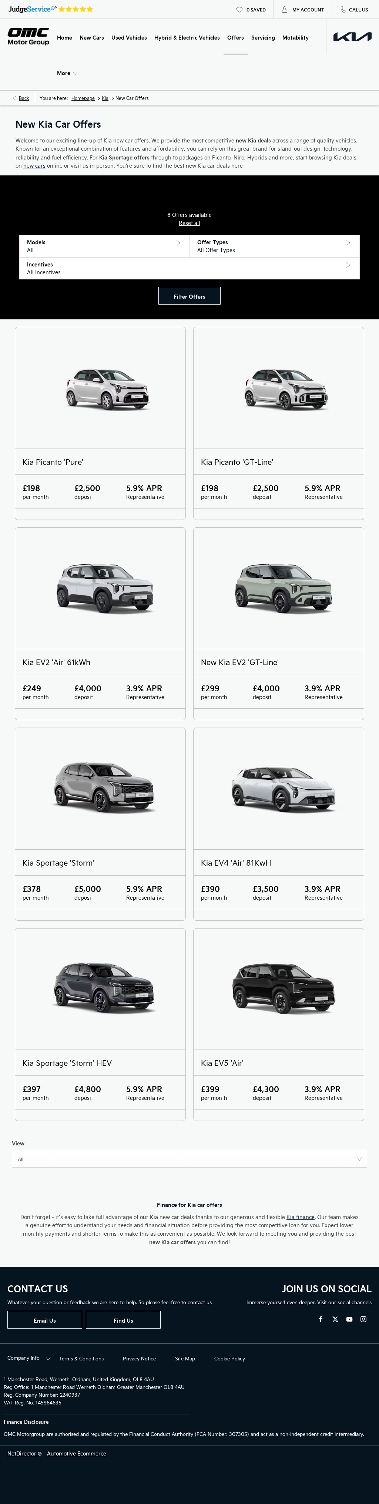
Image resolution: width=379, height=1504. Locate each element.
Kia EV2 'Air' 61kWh (56, 662)
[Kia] (352, 36)
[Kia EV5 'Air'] (278, 989)
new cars (34, 165)
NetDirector (22, 1453)
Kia (105, 98)
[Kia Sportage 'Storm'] (100, 789)
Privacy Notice (139, 1358)
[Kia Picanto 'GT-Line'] (278, 388)
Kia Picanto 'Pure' (53, 462)
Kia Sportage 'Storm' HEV (67, 1063)
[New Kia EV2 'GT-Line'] (278, 588)
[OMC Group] (28, 37)
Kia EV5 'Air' (222, 1063)
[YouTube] (349, 1319)
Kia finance (300, 1217)
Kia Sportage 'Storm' (58, 862)
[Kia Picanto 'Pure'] (100, 388)
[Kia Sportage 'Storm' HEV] (100, 989)
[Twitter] (335, 1319)
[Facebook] (320, 1319)
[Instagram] (363, 1319)
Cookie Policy (229, 1358)
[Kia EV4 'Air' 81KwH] (278, 789)
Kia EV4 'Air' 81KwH (236, 862)
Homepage (83, 98)
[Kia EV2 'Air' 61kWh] (100, 588)
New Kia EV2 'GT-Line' (240, 662)
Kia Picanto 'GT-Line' (237, 462)
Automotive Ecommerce (76, 1453)
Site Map (185, 1358)
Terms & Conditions (81, 1358)
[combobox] (189, 1159)
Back (24, 98)
